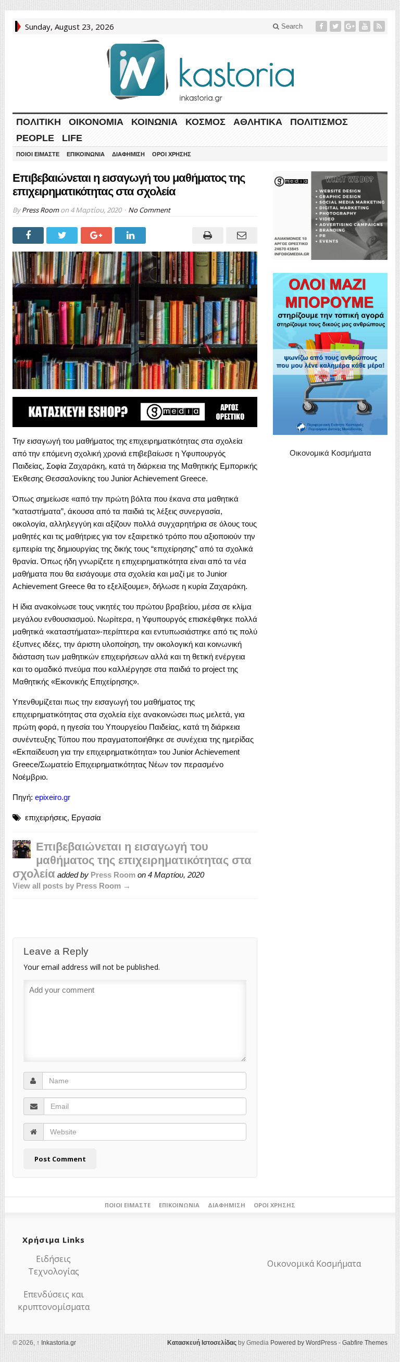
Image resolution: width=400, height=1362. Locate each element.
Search (291, 26)
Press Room (40, 210)
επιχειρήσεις (46, 817)
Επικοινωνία (86, 154)
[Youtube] (365, 26)
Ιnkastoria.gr (56, 1342)
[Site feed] (380, 26)
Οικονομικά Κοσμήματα (330, 452)
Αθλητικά (257, 122)
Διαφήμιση (128, 154)
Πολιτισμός (319, 122)
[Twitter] (336, 26)
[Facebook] (322, 26)
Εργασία (86, 817)
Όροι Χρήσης (171, 154)
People (35, 138)
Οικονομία (96, 122)
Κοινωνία (154, 122)
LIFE (72, 138)
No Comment (149, 210)
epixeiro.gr (52, 797)
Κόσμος (205, 122)
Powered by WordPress (303, 1342)
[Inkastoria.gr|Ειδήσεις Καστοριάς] (200, 70)
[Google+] (351, 26)
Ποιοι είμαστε (37, 154)
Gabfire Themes (365, 1342)
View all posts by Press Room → (71, 885)
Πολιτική (38, 122)
